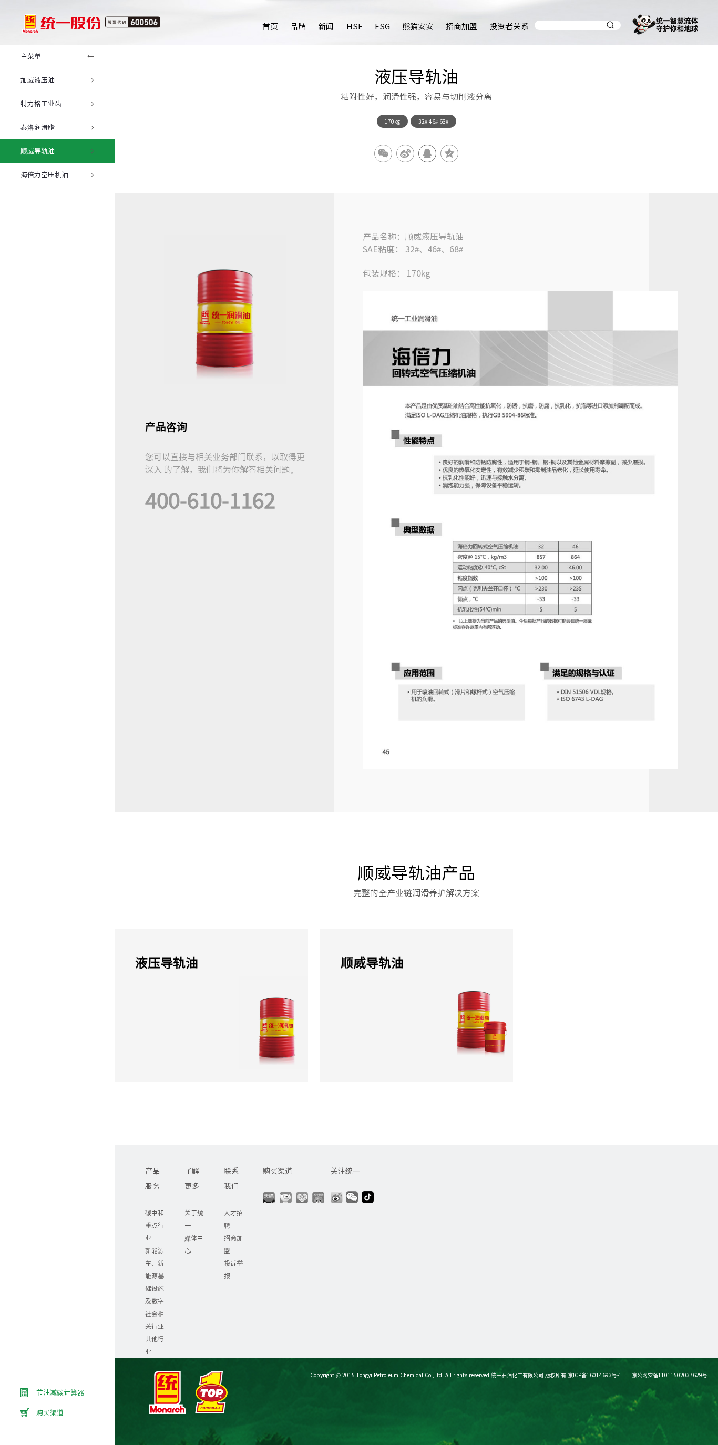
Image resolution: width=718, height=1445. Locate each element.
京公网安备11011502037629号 (668, 1375)
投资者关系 (509, 26)
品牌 (298, 26)
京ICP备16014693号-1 (595, 1375)
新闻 (326, 26)
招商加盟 (461, 26)
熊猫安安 (418, 26)
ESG (382, 26)
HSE (354, 26)
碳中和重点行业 (154, 1225)
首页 (270, 26)
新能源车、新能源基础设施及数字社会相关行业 (154, 1288)
